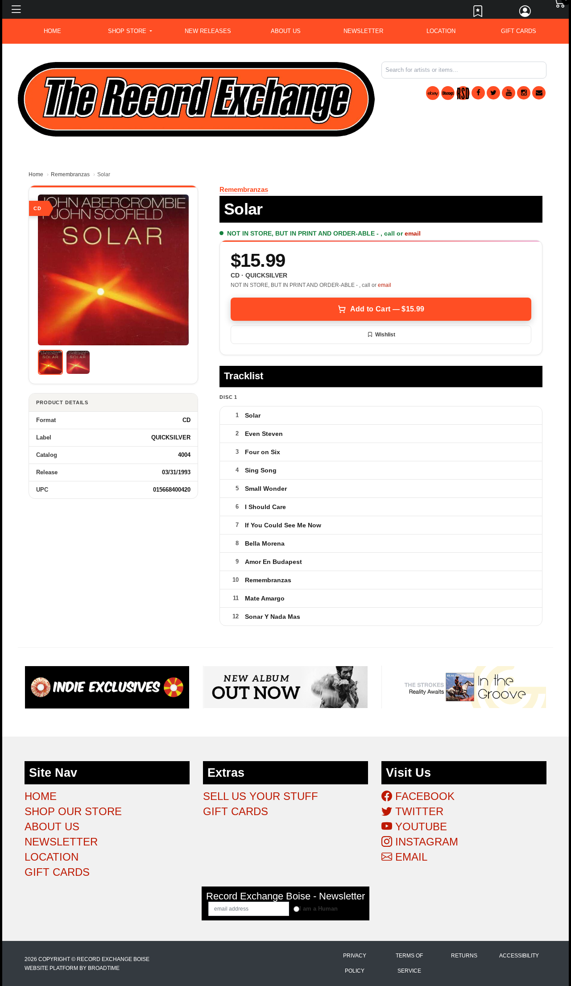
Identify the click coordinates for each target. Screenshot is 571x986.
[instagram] (523, 92)
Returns (464, 956)
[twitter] (493, 92)
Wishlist (385, 334)
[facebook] (478, 92)
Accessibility (519, 956)
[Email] (538, 92)
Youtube (419, 826)
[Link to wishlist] (478, 13)
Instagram (425, 842)
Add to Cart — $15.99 (387, 309)
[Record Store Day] (463, 93)
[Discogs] (447, 93)
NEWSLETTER (363, 31)
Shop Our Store (73, 811)
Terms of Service (409, 963)
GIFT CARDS (518, 31)
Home (36, 174)
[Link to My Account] (525, 13)
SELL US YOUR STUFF (260, 796)
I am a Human (318, 908)
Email (409, 857)
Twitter (417, 811)
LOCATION (440, 31)
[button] (130, 31)
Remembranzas (70, 174)
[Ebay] (432, 93)
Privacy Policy (354, 963)
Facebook (423, 796)
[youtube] (508, 92)
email (413, 233)
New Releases (208, 31)
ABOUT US (286, 31)
